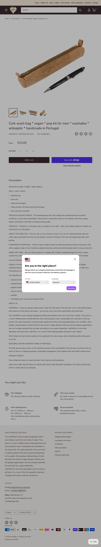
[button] (75, 259)
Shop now (71, 288)
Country (28, 279)
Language (54, 279)
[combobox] (33, 282)
